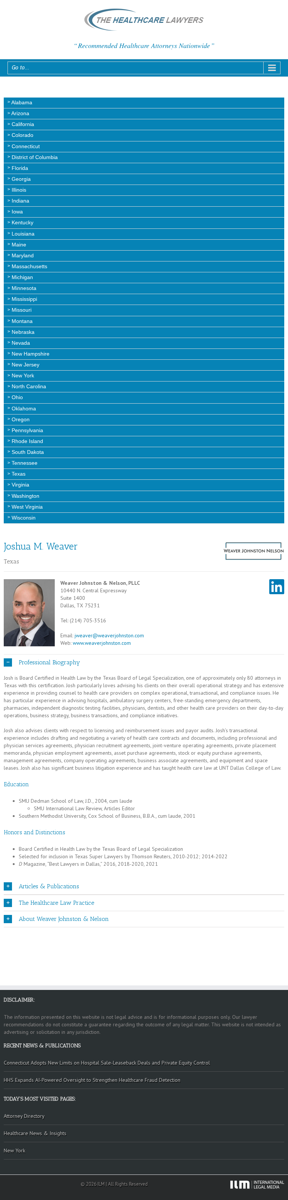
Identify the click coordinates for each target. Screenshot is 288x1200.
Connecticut (25, 146)
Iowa (16, 212)
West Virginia (26, 507)
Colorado (21, 135)
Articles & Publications (49, 886)
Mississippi (23, 299)
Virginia (19, 485)
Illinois (18, 190)
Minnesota (23, 288)
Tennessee (24, 463)
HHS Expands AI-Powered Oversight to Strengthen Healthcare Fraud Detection (92, 1080)
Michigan (21, 277)
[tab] (144, 784)
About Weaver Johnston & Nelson (64, 918)
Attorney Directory (24, 1116)
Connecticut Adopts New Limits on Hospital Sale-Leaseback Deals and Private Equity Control (107, 1062)
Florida (19, 168)
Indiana (19, 201)
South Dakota (27, 452)
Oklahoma (23, 409)
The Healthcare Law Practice (56, 902)
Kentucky (21, 222)
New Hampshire (30, 354)
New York (22, 375)
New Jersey (24, 365)
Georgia (20, 179)
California (22, 124)
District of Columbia (34, 157)
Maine (18, 245)
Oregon (20, 419)
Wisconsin (23, 518)
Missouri (21, 310)
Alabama (21, 102)
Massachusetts (28, 266)
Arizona (19, 113)
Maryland (22, 255)
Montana (21, 321)
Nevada (20, 343)
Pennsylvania (26, 430)
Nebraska (22, 332)
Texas (18, 474)
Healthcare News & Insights (35, 1133)
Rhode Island (26, 441)
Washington (24, 496)
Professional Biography (49, 662)
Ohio (16, 397)
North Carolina (28, 386)
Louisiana (22, 234)
